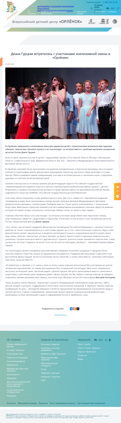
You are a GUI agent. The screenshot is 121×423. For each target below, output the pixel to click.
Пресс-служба (84, 344)
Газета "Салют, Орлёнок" (89, 348)
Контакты (112, 11)
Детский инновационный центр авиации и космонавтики (18, 384)
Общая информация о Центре (17, 345)
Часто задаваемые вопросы (63, 403)
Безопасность (13, 374)
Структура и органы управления (50, 349)
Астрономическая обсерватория (15, 391)
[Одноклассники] (74, 308)
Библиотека (12, 365)
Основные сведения (50, 344)
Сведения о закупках (50, 376)
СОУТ (43, 380)
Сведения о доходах (50, 373)
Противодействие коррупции (91, 403)
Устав (43, 369)
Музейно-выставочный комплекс (17, 369)
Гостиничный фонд (16, 361)
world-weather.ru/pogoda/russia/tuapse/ (55, 6)
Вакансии (43, 403)
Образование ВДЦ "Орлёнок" (49, 358)
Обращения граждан (81, 12)
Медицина (11, 378)
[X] (77, 308)
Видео (80, 359)
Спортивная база (15, 353)
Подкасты (82, 355)
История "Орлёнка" (16, 350)
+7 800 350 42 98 (109, 2)
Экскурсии (11, 395)
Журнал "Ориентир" (87, 351)
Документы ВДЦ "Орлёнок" (53, 353)
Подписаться (60, 315)
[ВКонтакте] (71, 308)
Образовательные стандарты (49, 364)
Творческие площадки (17, 357)
